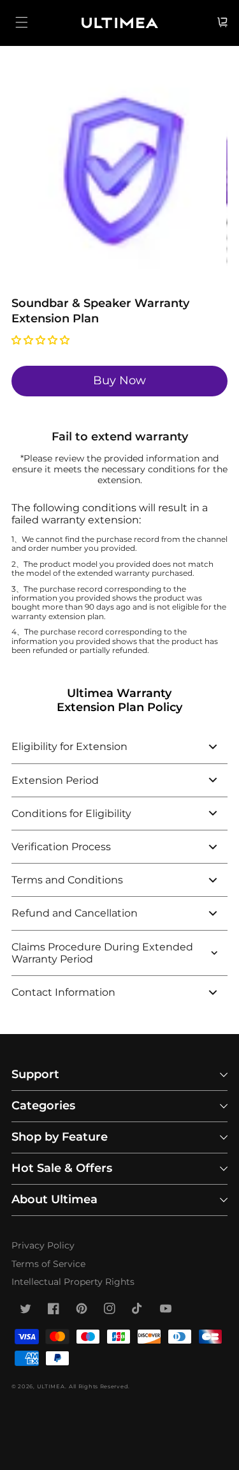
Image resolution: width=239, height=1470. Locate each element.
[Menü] (22, 22)
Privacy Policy (43, 1245)
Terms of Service (48, 1264)
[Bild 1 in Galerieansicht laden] (118, 175)
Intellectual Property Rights (72, 1281)
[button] (41, 340)
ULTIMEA (51, 1386)
